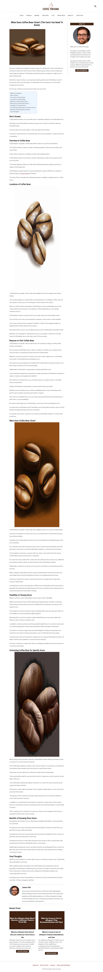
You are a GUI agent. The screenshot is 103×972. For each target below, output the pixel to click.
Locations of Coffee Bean (18, 99)
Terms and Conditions (63, 965)
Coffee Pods (79, 15)
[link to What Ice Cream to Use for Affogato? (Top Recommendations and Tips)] (51, 920)
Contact (52, 965)
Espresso (29, 15)
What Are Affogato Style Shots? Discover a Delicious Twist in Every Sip (22, 934)
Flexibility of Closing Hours (18, 105)
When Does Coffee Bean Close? (19, 103)
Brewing (36, 15)
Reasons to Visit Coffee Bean (19, 101)
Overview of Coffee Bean (17, 97)
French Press (61, 15)
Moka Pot (70, 15)
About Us (36, 965)
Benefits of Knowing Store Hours (20, 109)
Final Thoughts (14, 111)
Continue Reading (22, 951)
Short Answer (14, 95)
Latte (53, 15)
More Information (82, 70)
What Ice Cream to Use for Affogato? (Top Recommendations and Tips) (51, 934)
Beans (21, 15)
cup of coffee (24, 173)
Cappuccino (45, 15)
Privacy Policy (44, 965)
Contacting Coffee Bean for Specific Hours (23, 107)
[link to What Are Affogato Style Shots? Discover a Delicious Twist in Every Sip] (22, 920)
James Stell (26, 887)
